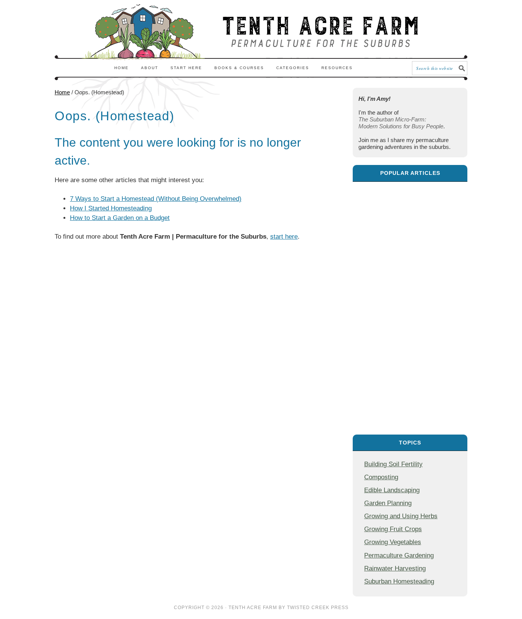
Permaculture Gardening (399, 555)
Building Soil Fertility (393, 464)
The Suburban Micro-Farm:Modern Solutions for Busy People (400, 122)
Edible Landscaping (392, 490)
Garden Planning (388, 503)
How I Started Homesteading (111, 208)
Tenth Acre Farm (253, 607)
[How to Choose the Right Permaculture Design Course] (410, 223)
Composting (381, 477)
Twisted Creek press (318, 607)
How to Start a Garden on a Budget (120, 217)
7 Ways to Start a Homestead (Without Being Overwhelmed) (156, 198)
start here (284, 236)
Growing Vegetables (392, 542)
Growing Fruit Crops (393, 529)
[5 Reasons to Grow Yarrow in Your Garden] (410, 384)
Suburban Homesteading (399, 581)
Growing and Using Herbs (401, 516)
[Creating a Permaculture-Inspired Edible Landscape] (410, 304)
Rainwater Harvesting (395, 568)
